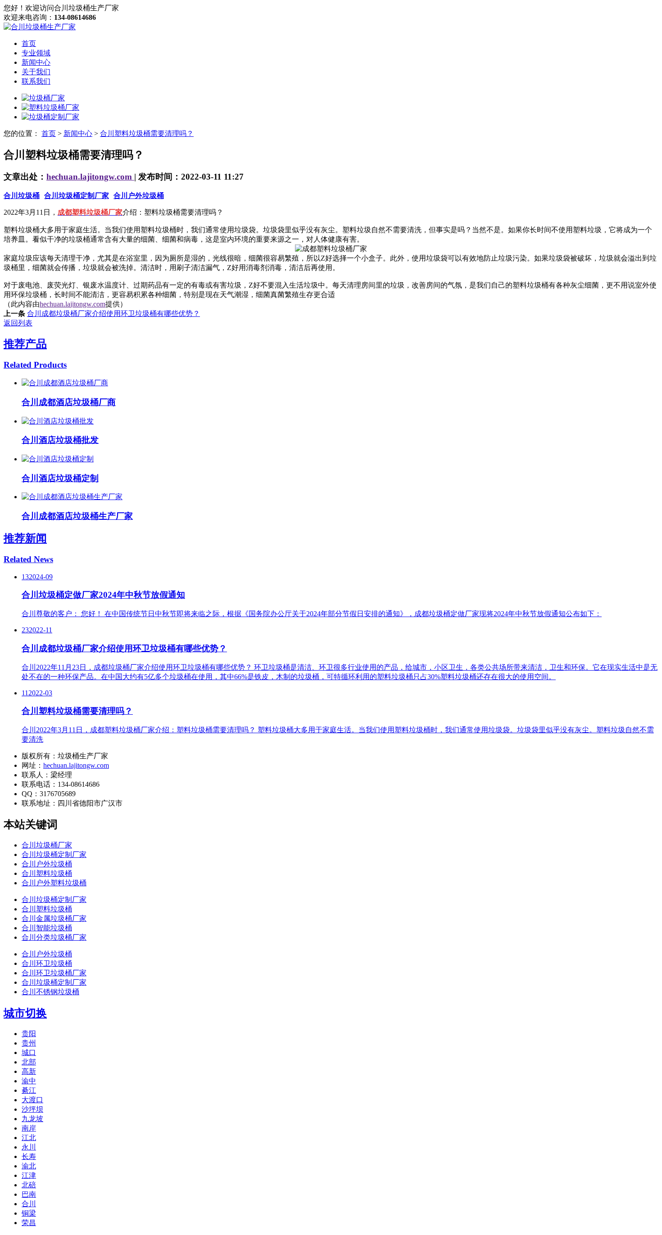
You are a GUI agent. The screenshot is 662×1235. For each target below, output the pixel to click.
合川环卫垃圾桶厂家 (54, 973)
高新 (29, 1071)
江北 (29, 1137)
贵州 (29, 1043)
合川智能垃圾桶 (47, 928)
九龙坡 (32, 1118)
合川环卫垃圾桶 (47, 963)
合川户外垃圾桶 (138, 195)
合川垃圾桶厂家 (47, 845)
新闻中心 (36, 62)
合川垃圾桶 (22, 195)
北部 (29, 1062)
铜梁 (29, 1213)
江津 (29, 1175)
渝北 (29, 1166)
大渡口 (32, 1100)
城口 (29, 1052)
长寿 (29, 1156)
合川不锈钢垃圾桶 (50, 992)
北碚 (29, 1185)
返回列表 (18, 323)
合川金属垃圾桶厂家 (54, 918)
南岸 (29, 1128)
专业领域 (36, 53)
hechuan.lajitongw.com (90, 176)
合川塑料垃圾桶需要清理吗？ (147, 133)
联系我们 (36, 81)
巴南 (29, 1194)
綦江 (29, 1090)
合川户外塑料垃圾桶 (54, 883)
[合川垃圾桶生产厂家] (40, 27)
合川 (29, 1204)
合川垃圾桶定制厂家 (76, 195)
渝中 (29, 1081)
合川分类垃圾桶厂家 (54, 937)
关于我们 (36, 72)
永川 (29, 1147)
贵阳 (29, 1033)
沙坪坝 (32, 1109)
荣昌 (29, 1222)
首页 (29, 43)
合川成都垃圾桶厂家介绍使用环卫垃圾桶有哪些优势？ (113, 313)
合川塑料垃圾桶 (47, 873)
